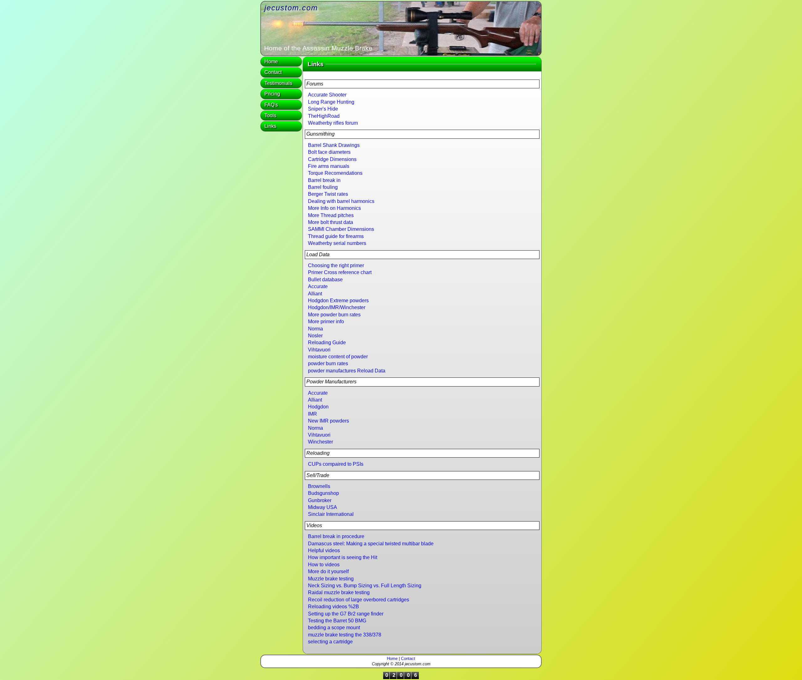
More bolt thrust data (330, 222)
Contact (273, 72)
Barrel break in (324, 180)
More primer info (326, 321)
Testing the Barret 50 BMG (337, 620)
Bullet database (325, 279)
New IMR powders (328, 420)
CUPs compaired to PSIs (335, 464)
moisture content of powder (338, 356)
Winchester (320, 441)
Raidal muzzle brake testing (339, 592)
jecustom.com (291, 7)
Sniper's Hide (323, 109)
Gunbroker (319, 500)
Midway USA (322, 507)
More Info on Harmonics (334, 208)
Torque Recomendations (335, 173)
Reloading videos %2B (333, 606)
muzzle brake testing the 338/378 (344, 634)
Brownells (319, 486)
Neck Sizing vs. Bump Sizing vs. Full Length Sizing (364, 585)
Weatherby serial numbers (337, 243)
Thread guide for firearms (336, 236)
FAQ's (271, 104)
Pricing (272, 93)
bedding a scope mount (334, 627)
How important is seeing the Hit (342, 557)
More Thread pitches (331, 215)
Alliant (315, 293)
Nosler (315, 335)
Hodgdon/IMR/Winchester (336, 307)
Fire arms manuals (328, 166)
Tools (270, 115)
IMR (312, 414)
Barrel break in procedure (336, 536)
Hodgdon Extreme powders (338, 300)
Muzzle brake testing (331, 578)
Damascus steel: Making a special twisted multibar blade (371, 543)
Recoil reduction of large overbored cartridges (358, 599)
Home (271, 61)
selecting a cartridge (330, 641)
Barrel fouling (323, 187)
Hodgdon (318, 406)
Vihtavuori (319, 349)
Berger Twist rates (328, 194)
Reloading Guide (327, 342)
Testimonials (278, 83)
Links (270, 126)
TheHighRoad (324, 116)
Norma (315, 328)
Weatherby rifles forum (333, 123)
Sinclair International (331, 514)
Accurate (318, 286)
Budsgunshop (323, 493)
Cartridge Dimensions (332, 159)
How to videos (324, 564)
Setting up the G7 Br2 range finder (345, 613)
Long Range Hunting (331, 102)
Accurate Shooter (327, 94)
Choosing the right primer (336, 265)
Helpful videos (324, 550)
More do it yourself (328, 571)
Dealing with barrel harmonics (341, 201)
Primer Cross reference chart (340, 272)
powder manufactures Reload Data (346, 370)
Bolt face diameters (329, 152)
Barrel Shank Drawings (334, 145)
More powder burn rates (334, 314)
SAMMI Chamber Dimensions (341, 229)
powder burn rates (328, 363)
